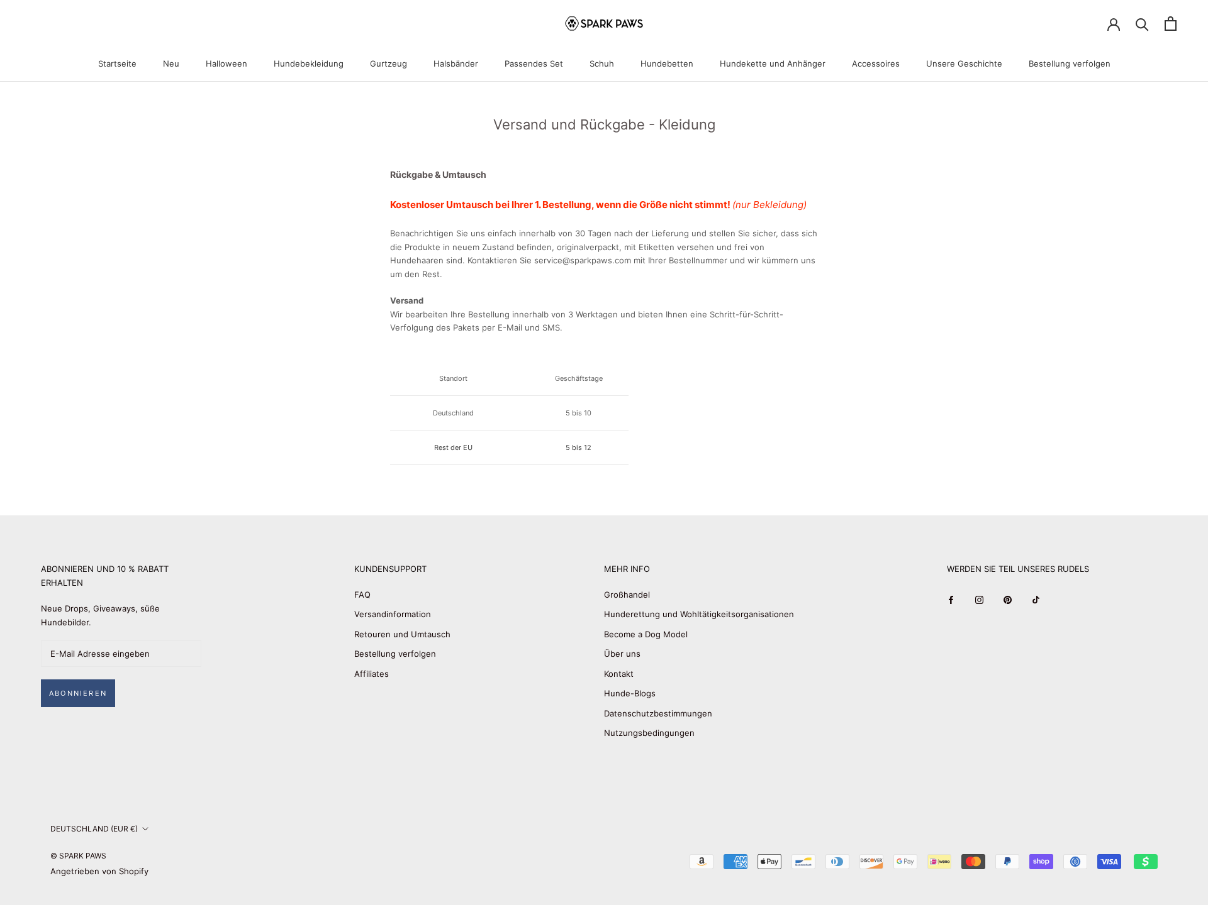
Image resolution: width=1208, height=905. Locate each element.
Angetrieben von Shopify (99, 871)
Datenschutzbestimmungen (658, 713)
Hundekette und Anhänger (772, 63)
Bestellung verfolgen (1069, 63)
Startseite (117, 63)
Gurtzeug (388, 63)
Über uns (622, 654)
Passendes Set (534, 63)
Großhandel (627, 595)
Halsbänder (455, 63)
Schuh (602, 63)
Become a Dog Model (646, 634)
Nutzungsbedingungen (649, 733)
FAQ (362, 595)
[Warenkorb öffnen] (1171, 23)
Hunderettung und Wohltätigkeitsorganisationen (699, 614)
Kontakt (619, 674)
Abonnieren (78, 693)
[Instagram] (979, 599)
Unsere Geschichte (964, 63)
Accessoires (876, 63)
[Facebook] (951, 599)
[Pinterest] (1008, 599)
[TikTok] (1036, 599)
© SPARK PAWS (78, 855)
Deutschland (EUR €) (94, 828)
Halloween (226, 63)
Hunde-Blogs (630, 693)
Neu (171, 63)
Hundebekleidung (309, 63)
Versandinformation (392, 614)
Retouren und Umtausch (402, 634)
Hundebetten (666, 63)
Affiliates (371, 674)
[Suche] (1142, 23)
